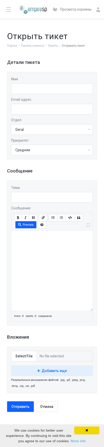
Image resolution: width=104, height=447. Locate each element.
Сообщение (21, 208)
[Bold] (18, 217)
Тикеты (53, 45)
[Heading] (33, 217)
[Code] (70, 217)
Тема (15, 188)
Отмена (46, 407)
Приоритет (20, 140)
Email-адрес (21, 99)
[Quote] (78, 217)
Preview (28, 225)
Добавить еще (54, 371)
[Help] (42, 224)
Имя (14, 79)
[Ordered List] (61, 217)
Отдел (16, 120)
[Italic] (25, 217)
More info (78, 441)
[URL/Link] (43, 217)
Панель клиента (32, 45)
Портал (12, 45)
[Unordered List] (53, 217)
